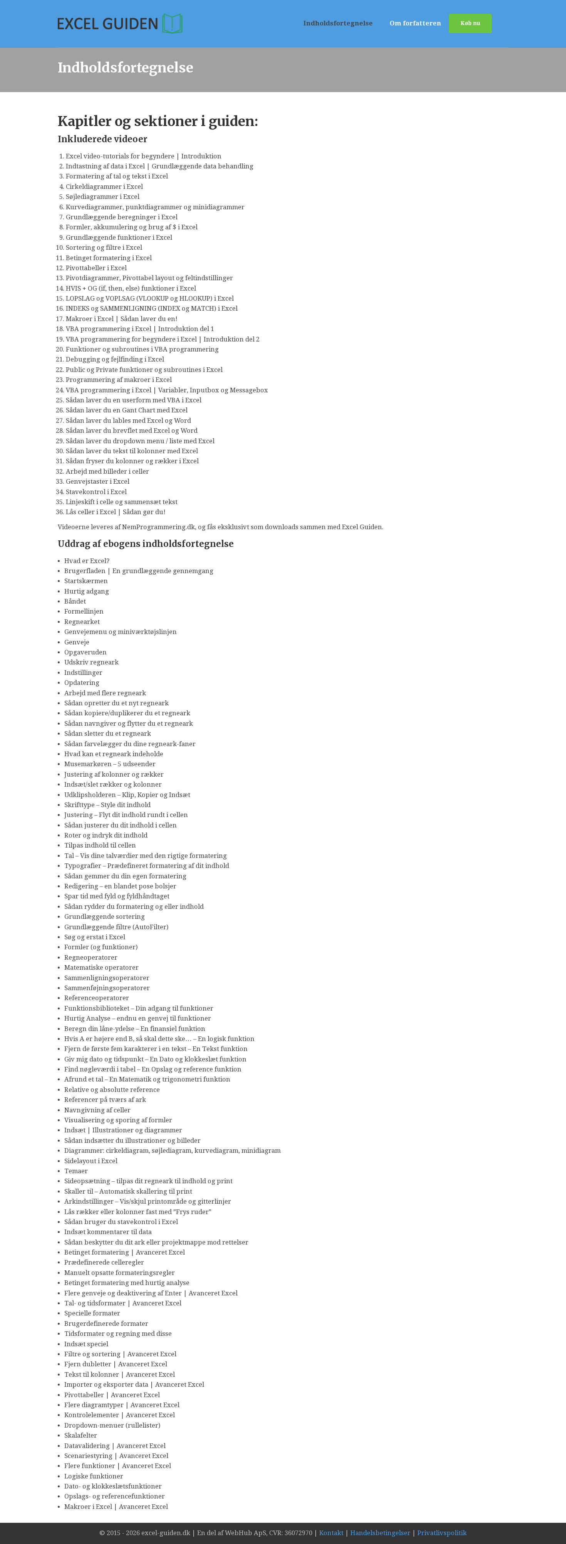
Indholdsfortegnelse (338, 23)
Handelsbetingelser (380, 1533)
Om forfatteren (415, 23)
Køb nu (470, 23)
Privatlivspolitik (442, 1533)
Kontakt (331, 1533)
